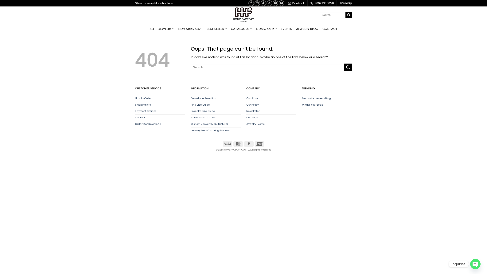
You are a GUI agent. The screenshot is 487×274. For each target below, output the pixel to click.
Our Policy (252, 105)
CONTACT (329, 29)
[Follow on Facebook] (251, 3)
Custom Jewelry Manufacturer (209, 124)
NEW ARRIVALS (189, 29)
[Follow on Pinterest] (275, 3)
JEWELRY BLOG (307, 29)
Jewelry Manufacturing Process (210, 130)
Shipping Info (143, 105)
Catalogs (252, 117)
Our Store (252, 98)
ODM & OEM (265, 29)
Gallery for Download (148, 124)
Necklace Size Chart (203, 117)
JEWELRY (165, 29)
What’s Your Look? (313, 105)
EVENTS (286, 29)
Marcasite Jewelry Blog (316, 98)
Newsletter (253, 111)
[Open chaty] (475, 264)
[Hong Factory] (243, 15)
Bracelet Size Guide (203, 111)
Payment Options (145, 111)
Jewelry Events (255, 124)
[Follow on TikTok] (263, 3)
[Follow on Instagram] (257, 3)
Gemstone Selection (203, 98)
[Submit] (348, 15)
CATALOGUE (240, 29)
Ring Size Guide (200, 105)
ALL (152, 29)
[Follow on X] (269, 3)
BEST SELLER (215, 29)
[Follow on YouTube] (281, 3)
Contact (140, 117)
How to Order (143, 98)
